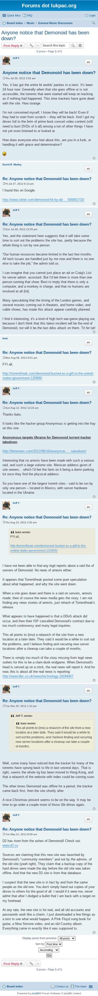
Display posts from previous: (40, 938)
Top (94, 158)
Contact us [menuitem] (62, 986)
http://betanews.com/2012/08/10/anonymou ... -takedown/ (44, 451)
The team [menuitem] (80, 986)
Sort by (40, 943)
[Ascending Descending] (49, 950)
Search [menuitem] (93, 23)
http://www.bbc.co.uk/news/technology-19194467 (38, 676)
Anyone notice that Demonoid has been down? (49, 72)
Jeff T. (16, 58)
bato (5, 338)
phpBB (36, 993)
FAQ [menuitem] (29, 15)
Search (73, 45)
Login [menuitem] (92, 15)
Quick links (14, 15)
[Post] (4, 78)
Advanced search (80, 45)
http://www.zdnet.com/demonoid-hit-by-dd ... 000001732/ (43, 200)
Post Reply (11, 45)
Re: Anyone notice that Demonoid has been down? (47, 179)
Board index (15, 986)
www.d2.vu (10, 845)
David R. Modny (12, 164)
